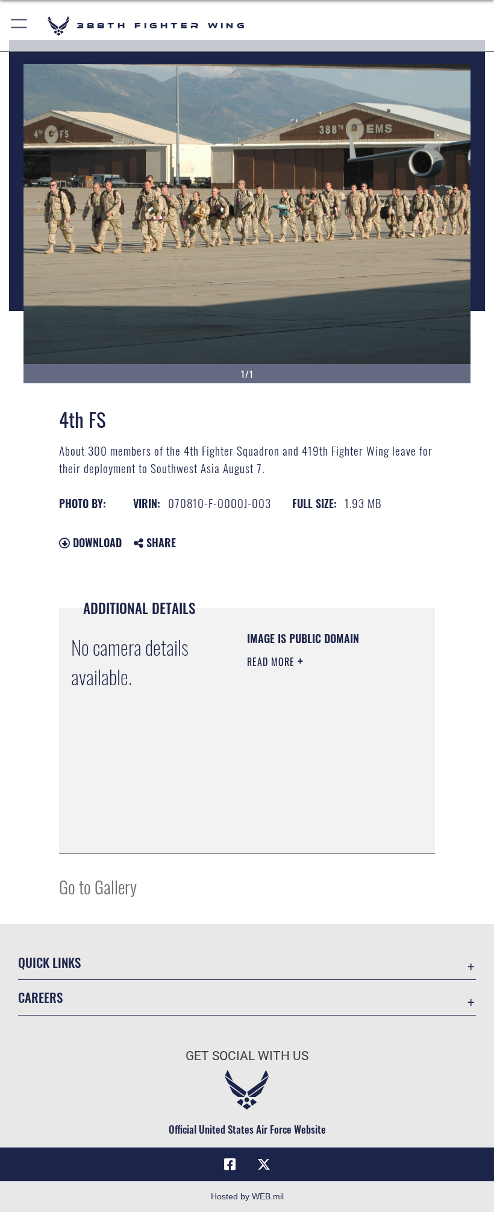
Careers (40, 997)
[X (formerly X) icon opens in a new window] (264, 1164)
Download (96, 542)
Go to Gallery (98, 886)
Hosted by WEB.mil (247, 1196)
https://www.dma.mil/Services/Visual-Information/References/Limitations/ (320, 831)
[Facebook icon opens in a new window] (230, 1164)
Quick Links (49, 962)
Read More (272, 662)
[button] (19, 25)
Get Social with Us (247, 1056)
